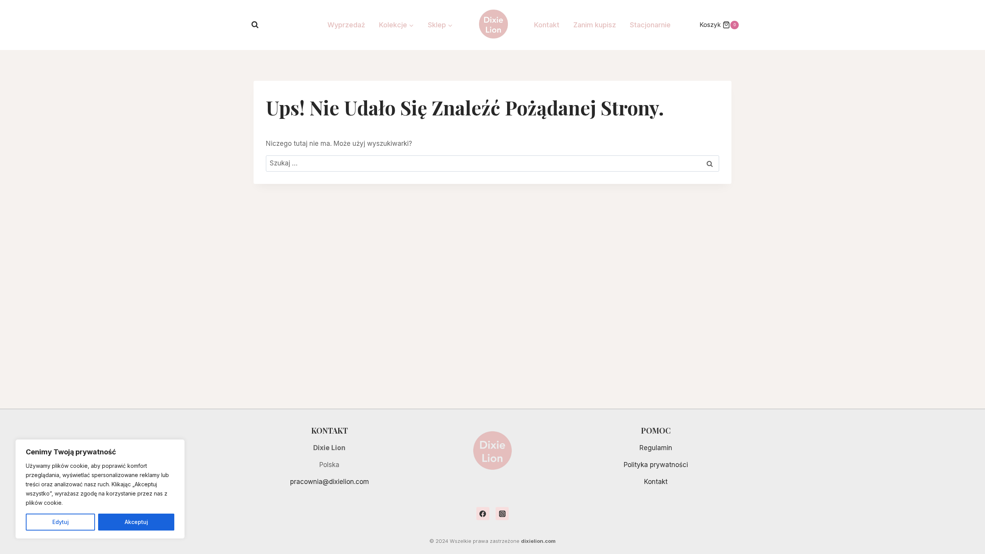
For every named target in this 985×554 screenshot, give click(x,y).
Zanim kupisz (594, 25)
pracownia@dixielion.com (329, 482)
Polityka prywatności (656, 465)
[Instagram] (502, 513)
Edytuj (60, 522)
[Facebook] (482, 513)
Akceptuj (136, 522)
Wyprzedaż (346, 25)
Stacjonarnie (650, 25)
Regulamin (655, 448)
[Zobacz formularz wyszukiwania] (255, 25)
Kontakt (546, 25)
